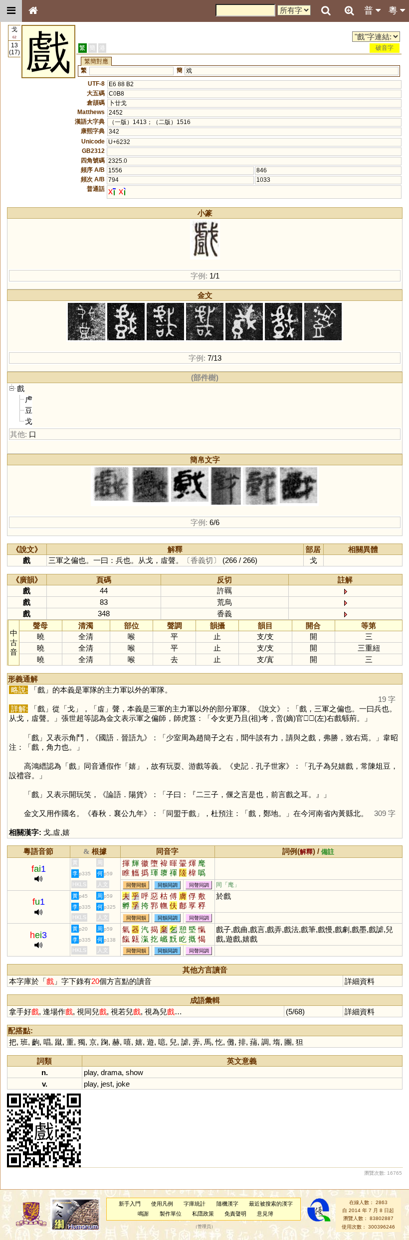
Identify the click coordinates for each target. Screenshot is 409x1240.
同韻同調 (168, 885)
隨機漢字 (227, 1204)
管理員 (204, 1226)
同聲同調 (199, 885)
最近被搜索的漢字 (271, 1204)
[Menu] (11, 11)
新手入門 (130, 1204)
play (90, 1072)
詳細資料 (360, 981)
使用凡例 (162, 1204)
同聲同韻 (136, 885)
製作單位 (171, 1214)
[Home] (33, 11)
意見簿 (265, 1214)
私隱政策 (203, 1214)
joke (123, 1084)
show (134, 1072)
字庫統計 (194, 1204)
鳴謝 (143, 1214)
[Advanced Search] (349, 10)
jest (106, 1084)
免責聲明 (235, 1214)
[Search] (326, 11)
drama (111, 1072)
